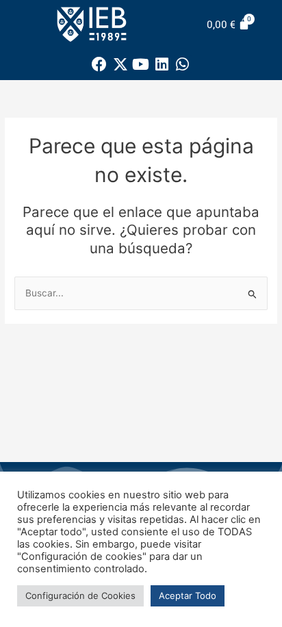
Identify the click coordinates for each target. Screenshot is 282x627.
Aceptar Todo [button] (187, 595)
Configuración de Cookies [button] (80, 595)
